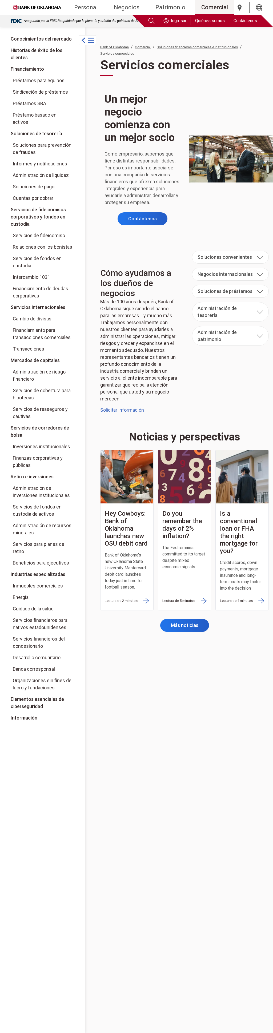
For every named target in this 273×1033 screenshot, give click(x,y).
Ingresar (178, 20)
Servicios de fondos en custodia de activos (37, 510)
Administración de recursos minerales (42, 529)
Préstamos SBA (29, 103)
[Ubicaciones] (239, 7)
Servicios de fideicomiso (39, 235)
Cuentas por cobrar (33, 198)
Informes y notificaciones (40, 163)
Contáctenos (245, 20)
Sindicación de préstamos (40, 92)
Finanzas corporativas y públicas (44, 461)
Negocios (126, 7)
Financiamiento (27, 69)
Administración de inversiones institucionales (41, 491)
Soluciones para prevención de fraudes (42, 148)
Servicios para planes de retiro (38, 547)
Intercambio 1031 (31, 277)
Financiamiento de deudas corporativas (40, 292)
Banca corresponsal (34, 669)
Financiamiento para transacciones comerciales (42, 333)
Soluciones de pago (33, 186)
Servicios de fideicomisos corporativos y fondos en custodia (38, 217)
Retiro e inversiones (32, 476)
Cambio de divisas (32, 318)
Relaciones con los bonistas (42, 247)
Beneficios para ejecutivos (41, 563)
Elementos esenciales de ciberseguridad (37, 702)
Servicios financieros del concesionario (39, 642)
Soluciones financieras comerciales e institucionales (197, 47)
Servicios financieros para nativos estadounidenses (40, 623)
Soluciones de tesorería (36, 133)
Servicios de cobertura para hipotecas (42, 394)
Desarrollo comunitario (37, 657)
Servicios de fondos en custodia (37, 262)
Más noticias (184, 625)
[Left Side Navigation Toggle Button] (87, 40)
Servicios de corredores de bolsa (42, 431)
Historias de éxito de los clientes (36, 53)
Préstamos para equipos (39, 80)
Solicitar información (122, 410)
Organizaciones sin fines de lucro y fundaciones (42, 684)
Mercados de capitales (35, 360)
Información (24, 718)
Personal (86, 7)
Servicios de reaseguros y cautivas (40, 412)
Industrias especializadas (38, 574)
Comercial (214, 7)
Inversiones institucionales (44, 446)
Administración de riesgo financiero (39, 375)
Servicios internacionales (38, 307)
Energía (21, 597)
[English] (259, 7)
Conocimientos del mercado (41, 39)
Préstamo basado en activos (35, 118)
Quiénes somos (210, 20)
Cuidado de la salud (33, 608)
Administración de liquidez (41, 175)
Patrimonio (170, 7)
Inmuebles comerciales (38, 586)
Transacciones (28, 349)
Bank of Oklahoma (114, 47)
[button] (230, 257)
